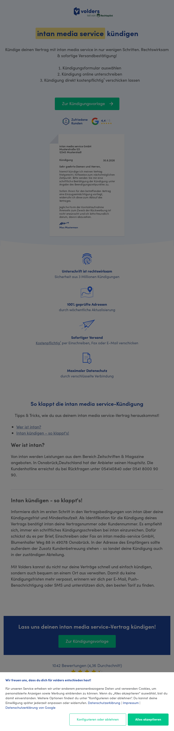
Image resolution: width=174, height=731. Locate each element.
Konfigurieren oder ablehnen (98, 719)
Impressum (131, 702)
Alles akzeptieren (148, 719)
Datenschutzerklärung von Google (30, 707)
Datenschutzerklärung (104, 702)
